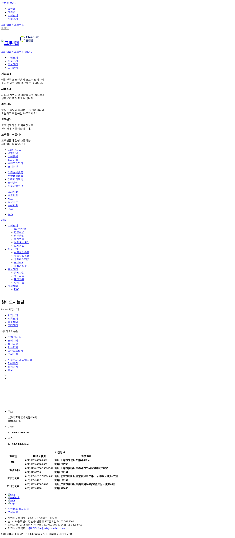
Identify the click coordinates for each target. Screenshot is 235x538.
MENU (29, 51)
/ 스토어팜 (18, 24)
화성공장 (13, 366)
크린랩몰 (6, 24)
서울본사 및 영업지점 (20, 360)
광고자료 (13, 202)
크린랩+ (12, 182)
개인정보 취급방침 (18, 508)
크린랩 (11, 8)
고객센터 (13, 67)
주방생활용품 (15, 175)
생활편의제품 (15, 179)
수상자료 (13, 205)
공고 (10, 208)
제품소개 (13, 18)
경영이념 (13, 153)
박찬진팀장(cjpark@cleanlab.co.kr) (46, 528)
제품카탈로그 (15, 186)
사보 (10, 198)
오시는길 (13, 166)
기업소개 (13, 15)
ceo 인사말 (20, 229)
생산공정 (13, 156)
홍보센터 (13, 64)
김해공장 (13, 363)
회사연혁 (13, 159)
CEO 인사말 (14, 149)
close (3, 220)
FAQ (10, 214)
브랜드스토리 (15, 163)
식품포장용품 (15, 172)
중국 (10, 370)
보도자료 (13, 195)
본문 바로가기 (9, 2)
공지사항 (13, 191)
